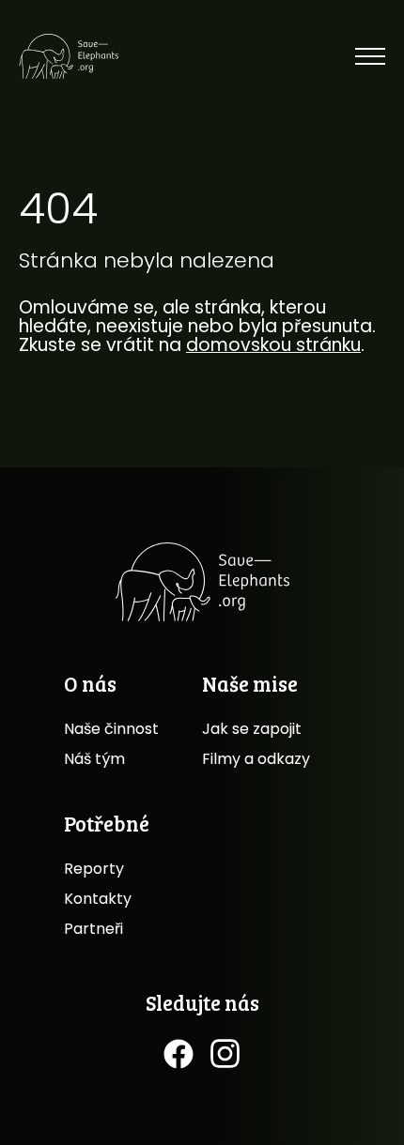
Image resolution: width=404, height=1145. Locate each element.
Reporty (94, 868)
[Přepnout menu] (370, 56)
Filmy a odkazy (256, 759)
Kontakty (98, 898)
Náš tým (94, 759)
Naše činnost (111, 729)
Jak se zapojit (252, 729)
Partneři (93, 928)
